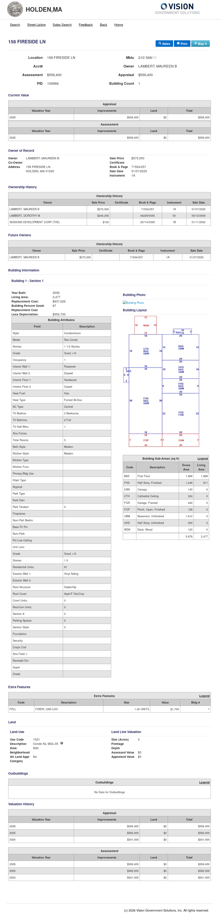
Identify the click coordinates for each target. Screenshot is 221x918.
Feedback (86, 24)
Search (15, 24)
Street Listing (36, 24)
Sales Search (62, 24)
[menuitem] (15, 24)
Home (118, 24)
